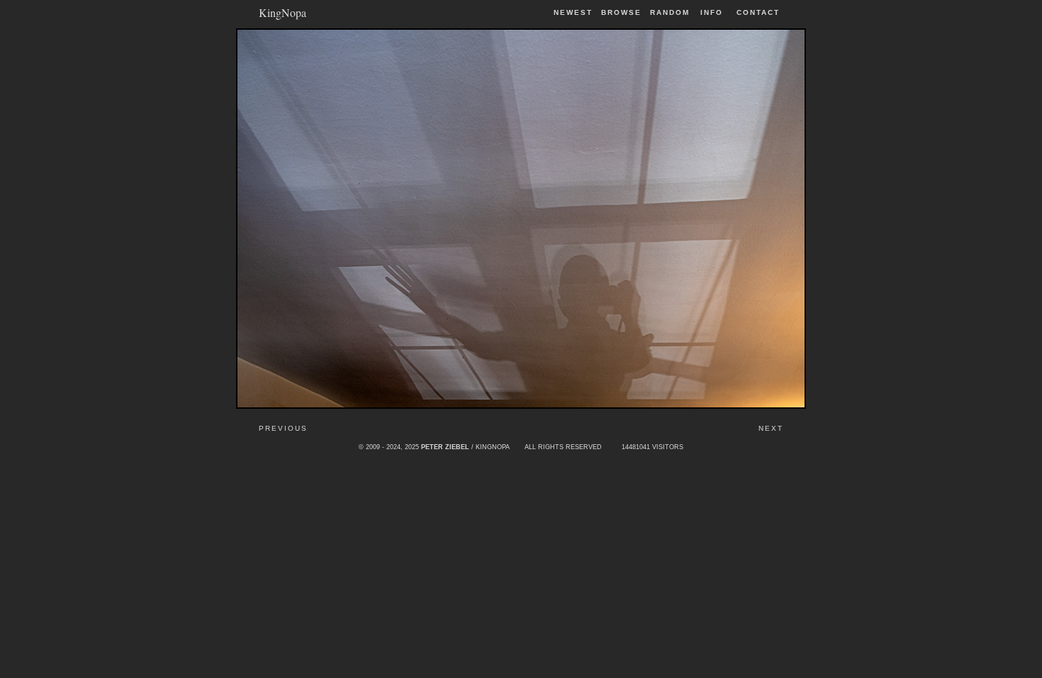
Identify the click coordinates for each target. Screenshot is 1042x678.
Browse (621, 12)
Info (711, 12)
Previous (283, 428)
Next (770, 428)
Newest (573, 12)
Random (671, 12)
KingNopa (282, 11)
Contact (758, 12)
